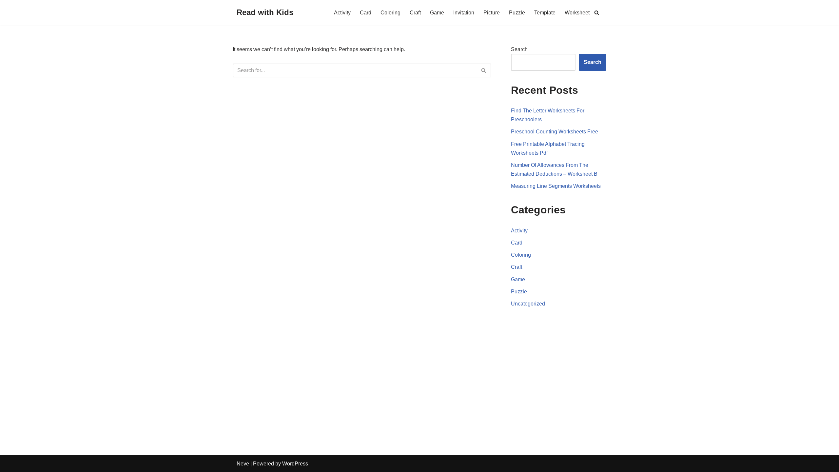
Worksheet (577, 12)
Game (437, 12)
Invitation (463, 12)
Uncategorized (528, 303)
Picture (491, 12)
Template (545, 12)
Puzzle (517, 12)
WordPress (295, 463)
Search (519, 49)
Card (365, 12)
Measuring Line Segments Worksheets (556, 186)
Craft (415, 12)
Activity (342, 12)
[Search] (596, 12)
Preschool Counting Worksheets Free (554, 131)
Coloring (390, 12)
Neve (243, 463)
